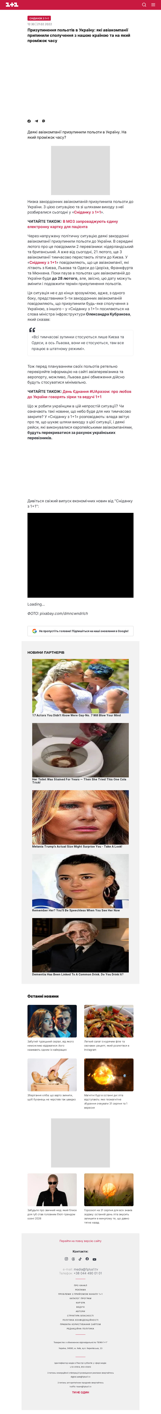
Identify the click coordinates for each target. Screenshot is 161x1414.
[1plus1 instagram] (66, 1259)
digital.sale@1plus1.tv (81, 1377)
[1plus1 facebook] (87, 1259)
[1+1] (12, 5)
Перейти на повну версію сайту (80, 1241)
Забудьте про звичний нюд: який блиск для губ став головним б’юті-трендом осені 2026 (52, 1214)
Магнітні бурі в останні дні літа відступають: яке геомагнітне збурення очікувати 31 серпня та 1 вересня (105, 1101)
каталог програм (80, 1298)
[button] (153, 4)
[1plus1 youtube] (94, 1259)
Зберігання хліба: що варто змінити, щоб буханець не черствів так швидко (51, 1097)
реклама (80, 1289)
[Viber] (43, 122)
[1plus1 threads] (73, 1259)
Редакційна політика (80, 1328)
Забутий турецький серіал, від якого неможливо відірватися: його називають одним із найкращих (50, 1045)
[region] (80, 170)
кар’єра (80, 1302)
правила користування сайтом (80, 1324)
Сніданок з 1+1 (39, 18)
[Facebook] (29, 122)
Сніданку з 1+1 (87, 212)
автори (80, 1311)
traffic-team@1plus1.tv (80, 1386)
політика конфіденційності (81, 1320)
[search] (144, 4)
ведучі (80, 1307)
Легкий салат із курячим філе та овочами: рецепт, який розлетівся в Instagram (106, 1045)
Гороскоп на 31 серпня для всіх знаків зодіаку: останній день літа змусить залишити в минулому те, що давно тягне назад (108, 1216)
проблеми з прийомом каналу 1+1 (80, 1294)
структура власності (80, 1315)
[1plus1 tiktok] (80, 1259)
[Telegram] (36, 122)
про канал (80, 1285)
